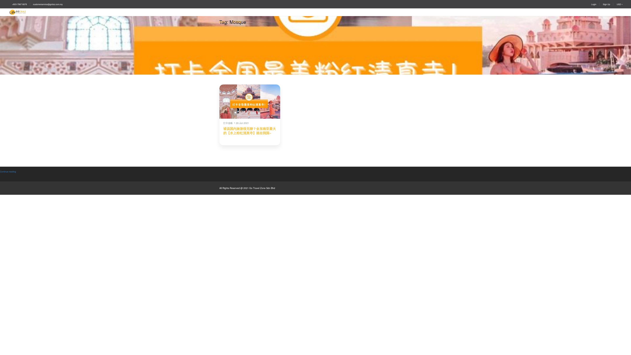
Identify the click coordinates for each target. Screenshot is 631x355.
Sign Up (606, 4)
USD (619, 4)
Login (593, 4)
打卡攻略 (236, 21)
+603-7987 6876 (19, 4)
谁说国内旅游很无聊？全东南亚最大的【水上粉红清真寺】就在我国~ (249, 130)
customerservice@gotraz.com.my (48, 4)
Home (222, 21)
